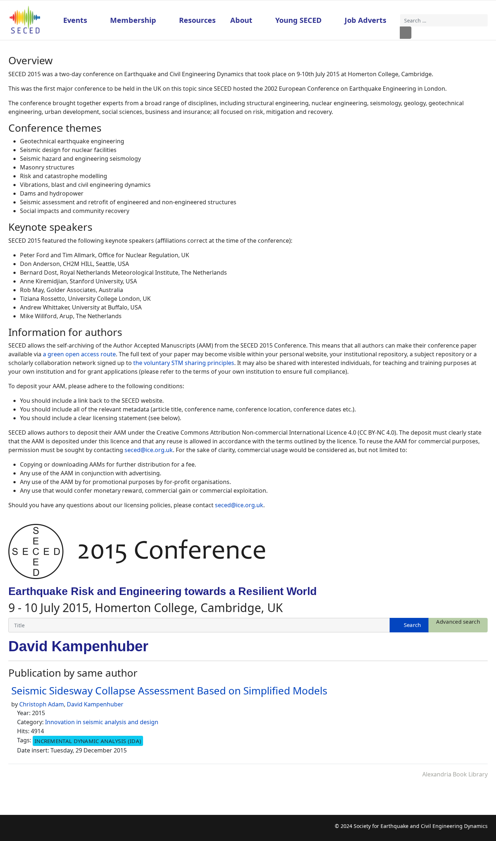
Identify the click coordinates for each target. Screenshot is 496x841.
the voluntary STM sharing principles (183, 363)
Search (405, 32)
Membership (133, 20)
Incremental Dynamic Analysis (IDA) (87, 740)
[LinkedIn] (56, 829)
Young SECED (298, 20)
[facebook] (13, 829)
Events (75, 20)
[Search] (409, 625)
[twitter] (27, 829)
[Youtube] (41, 829)
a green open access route (79, 354)
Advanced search (458, 621)
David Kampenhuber (95, 704)
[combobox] (444, 20)
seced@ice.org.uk (149, 450)
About (241, 20)
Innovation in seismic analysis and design (101, 722)
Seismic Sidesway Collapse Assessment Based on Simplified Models (169, 690)
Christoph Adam (41, 704)
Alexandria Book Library (455, 774)
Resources (197, 20)
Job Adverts (365, 20)
